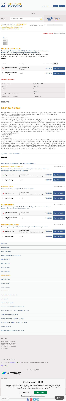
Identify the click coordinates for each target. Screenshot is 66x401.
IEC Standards (11, 24)
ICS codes (4, 243)
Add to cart (60, 68)
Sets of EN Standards (7, 303)
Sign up (62, 6)
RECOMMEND (16, 153)
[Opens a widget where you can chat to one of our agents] (59, 398)
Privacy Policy (4, 365)
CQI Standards (5, 267)
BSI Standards (5, 259)
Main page (3, 24)
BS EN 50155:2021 (17, 188)
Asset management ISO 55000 (9, 315)
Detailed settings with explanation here (33, 396)
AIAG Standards (5, 247)
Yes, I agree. (40, 392)
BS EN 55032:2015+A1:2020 (24, 226)
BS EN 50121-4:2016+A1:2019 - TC (24, 168)
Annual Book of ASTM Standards (11, 255)
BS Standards (13, 341)
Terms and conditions (15, 362)
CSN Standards (5, 263)
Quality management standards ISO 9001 (13, 307)
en (48, 6)
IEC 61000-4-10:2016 (26, 207)
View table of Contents (7, 79)
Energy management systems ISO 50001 (12, 319)
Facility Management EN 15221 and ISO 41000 (14, 322)
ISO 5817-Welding (6, 326)
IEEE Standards (5, 279)
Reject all (26, 392)
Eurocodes (4, 299)
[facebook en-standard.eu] (28, 400)
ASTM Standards (6, 251)
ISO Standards (5, 287)
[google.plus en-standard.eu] (31, 400)
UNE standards (5, 291)
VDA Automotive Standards (9, 295)
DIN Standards (5, 271)
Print (5, 153)
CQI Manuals (4, 348)
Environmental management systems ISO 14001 (15, 311)
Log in (55, 6)
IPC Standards (5, 283)
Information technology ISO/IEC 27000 (12, 330)
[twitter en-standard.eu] (34, 400)
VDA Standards (12, 346)
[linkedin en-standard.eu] (37, 400)
